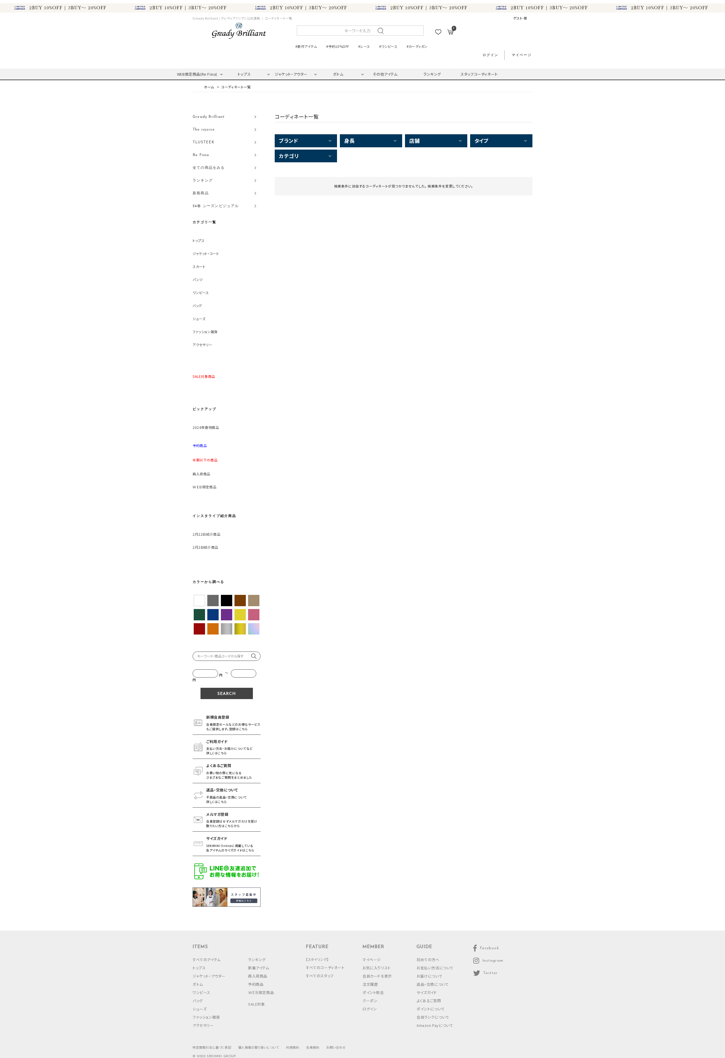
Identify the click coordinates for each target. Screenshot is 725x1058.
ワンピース (201, 292)
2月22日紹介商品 (206, 534)
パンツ (198, 279)
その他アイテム (385, 74)
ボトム (338, 74)
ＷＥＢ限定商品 (204, 486)
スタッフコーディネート (479, 74)
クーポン (369, 1000)
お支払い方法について (435, 967)
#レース (364, 46)
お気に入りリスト (376, 967)
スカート (199, 266)
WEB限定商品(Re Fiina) (197, 74)
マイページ (522, 55)
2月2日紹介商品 (205, 547)
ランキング (432, 74)
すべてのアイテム (207, 959)
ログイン (490, 55)
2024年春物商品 (206, 427)
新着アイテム (258, 967)
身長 (349, 140)
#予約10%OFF (337, 46)
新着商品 (201, 193)
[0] (450, 33)
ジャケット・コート (206, 253)
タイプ (481, 140)
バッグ (197, 305)
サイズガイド (427, 992)
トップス (244, 74)
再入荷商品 (201, 473)
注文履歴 (370, 984)
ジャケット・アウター (291, 74)
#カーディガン (417, 46)
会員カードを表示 (377, 976)
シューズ (199, 318)
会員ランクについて (433, 1017)
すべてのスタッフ (320, 975)
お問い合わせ (336, 1047)
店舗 (414, 140)
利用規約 (292, 1047)
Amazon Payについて (435, 1025)
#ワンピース (388, 46)
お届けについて (429, 976)
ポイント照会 (373, 992)
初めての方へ (428, 959)
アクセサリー (202, 344)
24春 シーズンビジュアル (216, 206)
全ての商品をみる (209, 168)
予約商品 (255, 984)
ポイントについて (431, 1009)
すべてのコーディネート (325, 967)
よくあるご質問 (429, 1000)
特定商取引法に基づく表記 (212, 1047)
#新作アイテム (306, 46)
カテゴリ (288, 155)
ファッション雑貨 (205, 331)
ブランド (288, 140)
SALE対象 (256, 1004)
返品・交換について (433, 984)
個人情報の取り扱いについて (258, 1047)
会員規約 (312, 1047)
